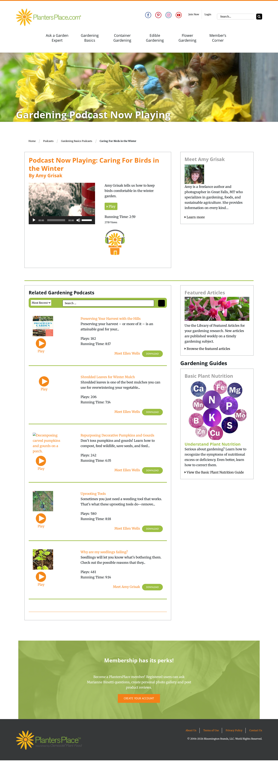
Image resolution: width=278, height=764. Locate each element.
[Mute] (78, 220)
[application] (62, 220)
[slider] (87, 219)
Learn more (195, 217)
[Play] (34, 220)
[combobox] (235, 17)
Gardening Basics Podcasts (76, 141)
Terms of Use (211, 730)
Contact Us (255, 730)
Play (111, 206)
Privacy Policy (234, 730)
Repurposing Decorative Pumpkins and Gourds (117, 435)
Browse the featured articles (208, 349)
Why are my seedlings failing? (104, 552)
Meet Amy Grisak (126, 587)
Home (32, 141)
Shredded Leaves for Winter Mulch (108, 377)
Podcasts (48, 141)
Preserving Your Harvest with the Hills (111, 319)
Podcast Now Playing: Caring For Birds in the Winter (94, 164)
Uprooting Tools (93, 494)
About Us (191, 730)
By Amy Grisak (45, 175)
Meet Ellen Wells (127, 353)
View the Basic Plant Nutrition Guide (215, 472)
